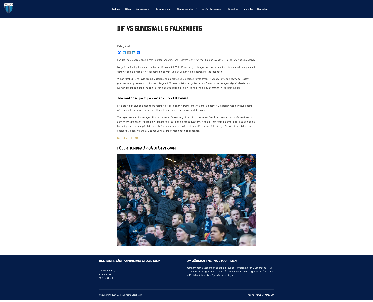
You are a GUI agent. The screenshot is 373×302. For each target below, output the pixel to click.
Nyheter (116, 9)
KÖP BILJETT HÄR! (128, 137)
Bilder (128, 9)
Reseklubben (142, 9)
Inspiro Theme (254, 295)
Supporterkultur (185, 9)
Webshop (233, 9)
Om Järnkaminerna (211, 9)
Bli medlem (262, 9)
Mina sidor (247, 9)
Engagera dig (163, 9)
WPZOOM (269, 295)
